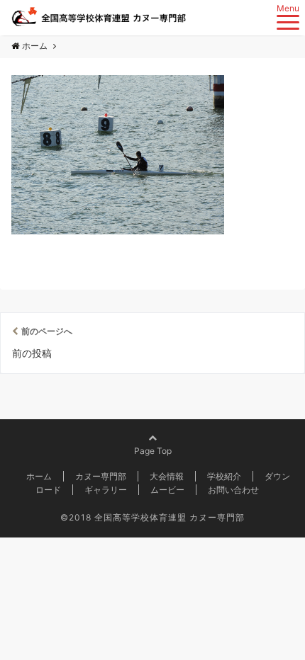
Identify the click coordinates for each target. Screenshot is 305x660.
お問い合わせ (233, 489)
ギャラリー (105, 489)
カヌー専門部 (100, 476)
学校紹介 (224, 476)
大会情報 (167, 476)
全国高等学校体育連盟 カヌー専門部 (169, 517)
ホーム (39, 476)
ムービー (167, 489)
